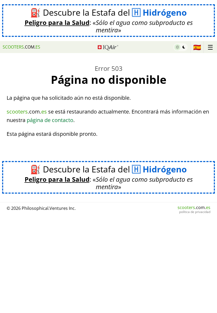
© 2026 (41, 208)
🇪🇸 (197, 47)
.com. (21, 47)
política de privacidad (194, 212)
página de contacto (50, 120)
